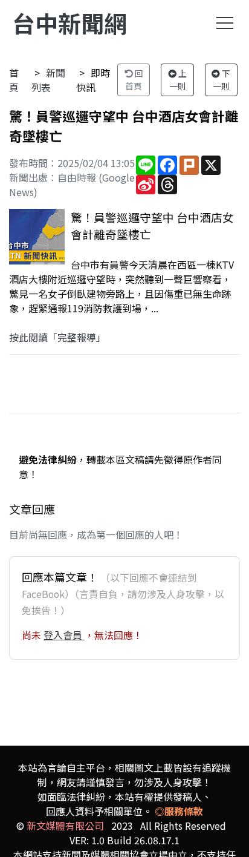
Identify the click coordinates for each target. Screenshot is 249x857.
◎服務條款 (179, 811)
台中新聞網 (69, 22)
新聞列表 (48, 79)
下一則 (222, 79)
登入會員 (64, 635)
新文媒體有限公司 (65, 825)
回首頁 (134, 79)
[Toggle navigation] (225, 23)
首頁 (14, 79)
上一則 (178, 79)
